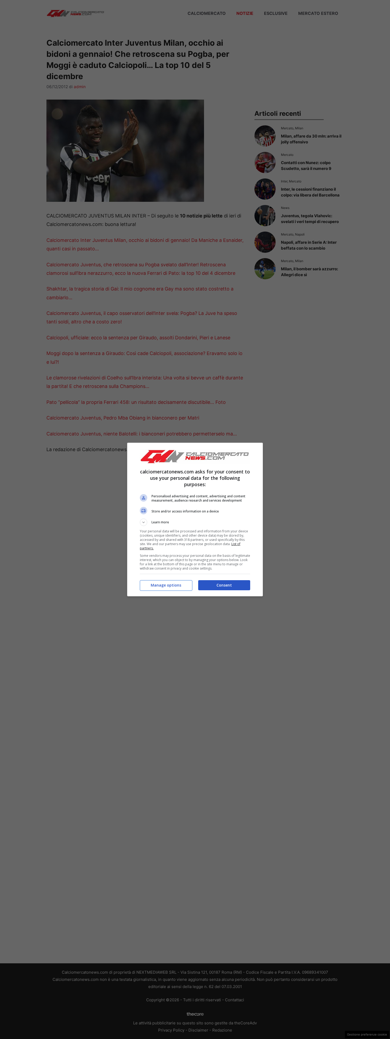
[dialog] (195, 519)
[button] (195, 522)
